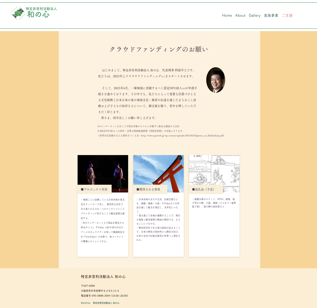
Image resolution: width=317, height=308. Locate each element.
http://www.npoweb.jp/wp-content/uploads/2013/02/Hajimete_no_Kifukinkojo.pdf (182, 135)
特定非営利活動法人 (41, 8)
